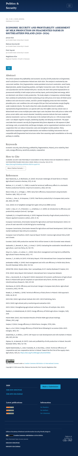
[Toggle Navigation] (69, 6)
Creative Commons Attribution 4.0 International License (41, 363)
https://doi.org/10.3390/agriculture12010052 (35, 353)
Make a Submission (50, 387)
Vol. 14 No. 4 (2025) (12, 19)
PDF (9, 68)
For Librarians (45, 413)
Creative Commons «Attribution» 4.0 (25, 435)
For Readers (44, 407)
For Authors (44, 410)
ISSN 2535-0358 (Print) (14, 390)
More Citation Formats (15, 168)
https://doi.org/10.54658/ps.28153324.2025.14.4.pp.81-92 (23, 164)
